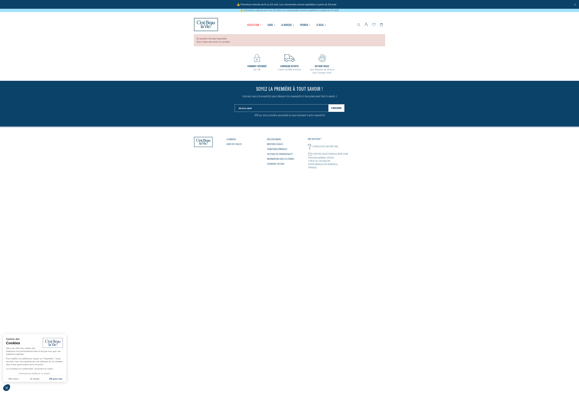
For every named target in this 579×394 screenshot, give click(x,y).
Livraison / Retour (275, 163)
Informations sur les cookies (280, 159)
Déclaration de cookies (43, 369)
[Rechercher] (358, 24)
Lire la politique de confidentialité (19, 369)
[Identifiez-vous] (366, 24)
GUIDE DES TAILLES (234, 144)
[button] (6, 387)
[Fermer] (575, 4)
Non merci (13, 379)
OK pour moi (55, 379)
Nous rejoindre (274, 139)
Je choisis (34, 379)
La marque (231, 139)
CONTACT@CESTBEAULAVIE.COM (330, 153)
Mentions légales (275, 144)
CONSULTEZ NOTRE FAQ (325, 146)
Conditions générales (277, 149)
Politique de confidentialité (280, 154)
